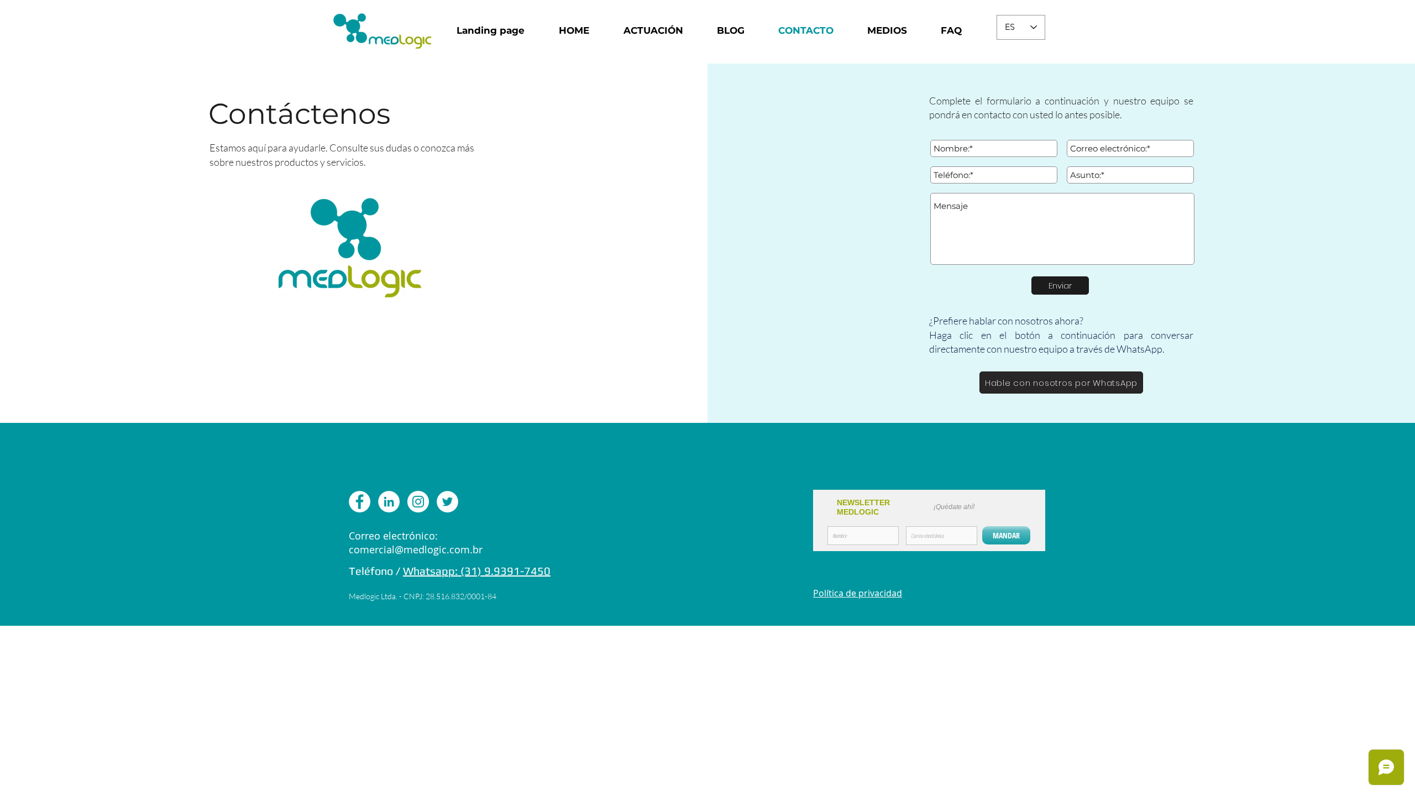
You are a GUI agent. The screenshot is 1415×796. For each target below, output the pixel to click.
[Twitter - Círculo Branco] (447, 501)
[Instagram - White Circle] (418, 501)
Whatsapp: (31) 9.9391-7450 (477, 570)
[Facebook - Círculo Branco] (359, 501)
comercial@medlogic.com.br (416, 549)
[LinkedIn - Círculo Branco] (389, 501)
